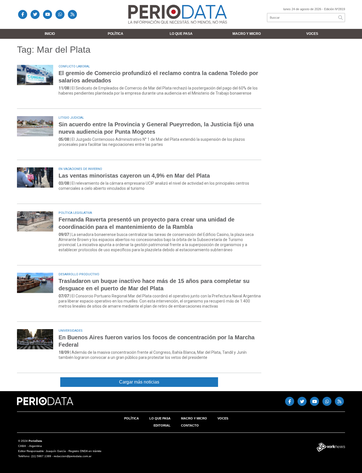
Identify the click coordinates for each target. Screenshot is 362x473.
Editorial (162, 425)
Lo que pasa (181, 34)
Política (115, 34)
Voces (312, 34)
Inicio (50, 34)
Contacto (190, 425)
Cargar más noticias (139, 382)
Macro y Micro (246, 34)
